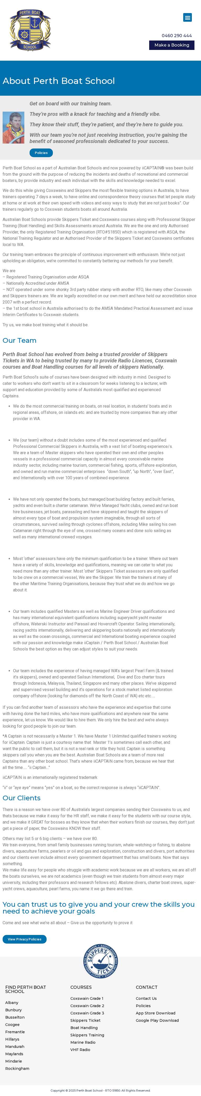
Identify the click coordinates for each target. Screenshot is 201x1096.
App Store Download (155, 1013)
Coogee (12, 1024)
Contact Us (146, 998)
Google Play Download (157, 1020)
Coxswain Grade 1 (86, 998)
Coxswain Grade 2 (87, 1005)
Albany (11, 1002)
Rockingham (17, 1068)
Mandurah (14, 1046)
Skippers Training (87, 1035)
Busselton (15, 1017)
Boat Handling (84, 1027)
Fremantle (15, 1032)
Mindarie (13, 1061)
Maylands (14, 1054)
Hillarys (12, 1039)
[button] (187, 17)
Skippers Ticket (85, 1020)
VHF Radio (80, 1049)
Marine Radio (83, 1042)
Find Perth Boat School (25, 989)
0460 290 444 (177, 35)
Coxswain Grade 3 (87, 1013)
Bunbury (13, 1010)
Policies (143, 1005)
